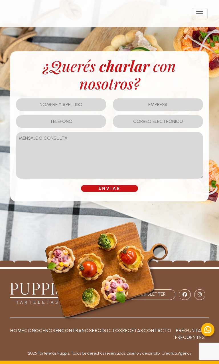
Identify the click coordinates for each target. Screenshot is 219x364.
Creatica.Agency (176, 353)
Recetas (132, 330)
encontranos (74, 330)
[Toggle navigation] (200, 13)
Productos (107, 330)
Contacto (157, 330)
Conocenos (40, 330)
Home (17, 330)
